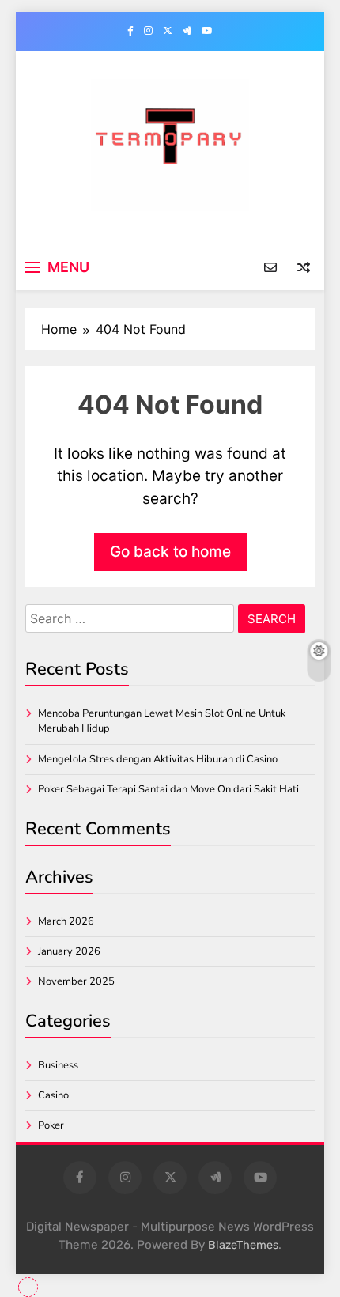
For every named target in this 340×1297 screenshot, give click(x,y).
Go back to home (170, 552)
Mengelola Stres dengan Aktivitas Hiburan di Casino (158, 759)
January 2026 (69, 951)
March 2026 (66, 921)
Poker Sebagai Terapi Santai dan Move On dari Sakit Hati (168, 789)
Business (58, 1065)
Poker (51, 1125)
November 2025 (76, 981)
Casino (53, 1095)
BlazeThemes (243, 1245)
